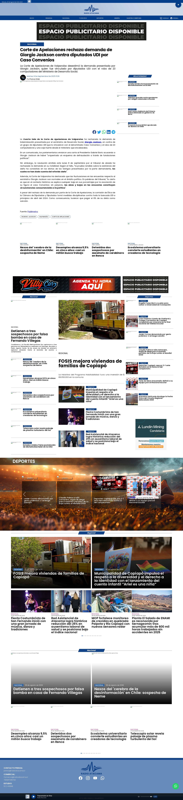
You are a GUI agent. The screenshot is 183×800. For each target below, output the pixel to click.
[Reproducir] (178, 5)
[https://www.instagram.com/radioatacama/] (88, 779)
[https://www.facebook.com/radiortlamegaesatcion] (80, 779)
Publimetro (33, 211)
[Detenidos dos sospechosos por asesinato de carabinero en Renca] (16, 397)
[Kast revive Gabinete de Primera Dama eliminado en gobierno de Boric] (122, 114)
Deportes (30, 478)
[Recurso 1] (92, 774)
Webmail (175, 18)
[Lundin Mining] (151, 434)
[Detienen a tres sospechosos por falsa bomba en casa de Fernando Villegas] (18, 300)
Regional (65, 478)
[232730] (131, 384)
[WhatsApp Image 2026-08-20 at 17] (131, 399)
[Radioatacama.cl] (91, 13)
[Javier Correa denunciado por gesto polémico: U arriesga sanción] (131, 337)
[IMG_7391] (131, 321)
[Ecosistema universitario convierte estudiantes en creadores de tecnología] (16, 414)
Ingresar (165, 18)
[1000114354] (91, 339)
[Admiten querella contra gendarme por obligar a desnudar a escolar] (122, 100)
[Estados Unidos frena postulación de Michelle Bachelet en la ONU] (122, 86)
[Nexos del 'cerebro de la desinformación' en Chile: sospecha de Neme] (16, 364)
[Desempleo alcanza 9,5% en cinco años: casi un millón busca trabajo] (16, 381)
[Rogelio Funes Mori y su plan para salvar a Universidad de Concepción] (131, 306)
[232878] (131, 368)
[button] (28, 216)
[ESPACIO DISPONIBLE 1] (91, 31)
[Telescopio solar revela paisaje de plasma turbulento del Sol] (16, 431)
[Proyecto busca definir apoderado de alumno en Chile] (122, 127)
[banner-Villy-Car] (67, 293)
